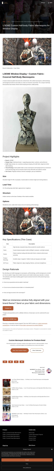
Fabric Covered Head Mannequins (11, 438)
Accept (27, 460)
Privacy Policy (32, 438)
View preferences (27, 467)
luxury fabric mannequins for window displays (31, 325)
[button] (52, 449)
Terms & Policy (32, 436)
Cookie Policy (32, 440)
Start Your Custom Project (20, 350)
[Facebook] (5, 362)
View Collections (36, 350)
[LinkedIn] (22, 362)
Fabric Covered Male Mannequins (11, 436)
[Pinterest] (16, 362)
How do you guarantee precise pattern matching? (16, 282)
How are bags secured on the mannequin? (14, 292)
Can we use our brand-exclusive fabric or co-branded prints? (19, 287)
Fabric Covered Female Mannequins (12, 432)
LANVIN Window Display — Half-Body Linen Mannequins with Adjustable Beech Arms (30, 396)
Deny (27, 463)
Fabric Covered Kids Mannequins (11, 434)
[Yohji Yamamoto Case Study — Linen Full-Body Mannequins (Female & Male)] (7, 408)
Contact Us (8, 308)
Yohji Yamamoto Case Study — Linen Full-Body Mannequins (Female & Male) (29, 405)
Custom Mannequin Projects (36, 434)
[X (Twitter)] (10, 362)
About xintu (31, 432)
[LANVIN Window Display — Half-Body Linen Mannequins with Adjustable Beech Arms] (7, 400)
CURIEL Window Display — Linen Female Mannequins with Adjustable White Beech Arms (31, 388)
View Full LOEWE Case (10, 319)
